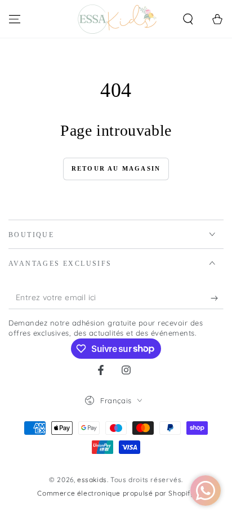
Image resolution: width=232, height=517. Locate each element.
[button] (188, 19)
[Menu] (14, 19)
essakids (92, 479)
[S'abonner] (217, 298)
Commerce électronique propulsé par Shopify (115, 493)
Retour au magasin (116, 168)
